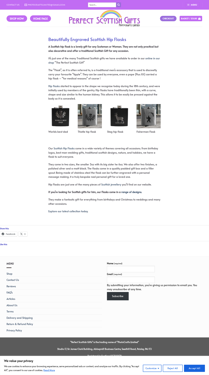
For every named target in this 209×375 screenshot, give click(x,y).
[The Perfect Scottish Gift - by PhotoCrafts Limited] (104, 18)
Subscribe (117, 296)
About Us (12, 305)
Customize (151, 368)
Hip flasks (54, 86)
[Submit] (118, 4)
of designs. (135, 192)
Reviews (11, 286)
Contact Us (13, 4)
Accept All (194, 368)
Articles (11, 298)
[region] (104, 365)
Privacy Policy (14, 330)
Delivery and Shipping (20, 317)
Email (114, 274)
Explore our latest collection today (68, 211)
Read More (49, 370)
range (125, 192)
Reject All (173, 368)
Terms (10, 311)
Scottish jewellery (111, 184)
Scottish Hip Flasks (64, 148)
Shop (9, 273)
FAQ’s (10, 292)
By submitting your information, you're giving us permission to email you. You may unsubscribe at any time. (152, 287)
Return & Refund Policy (20, 324)
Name (114, 263)
